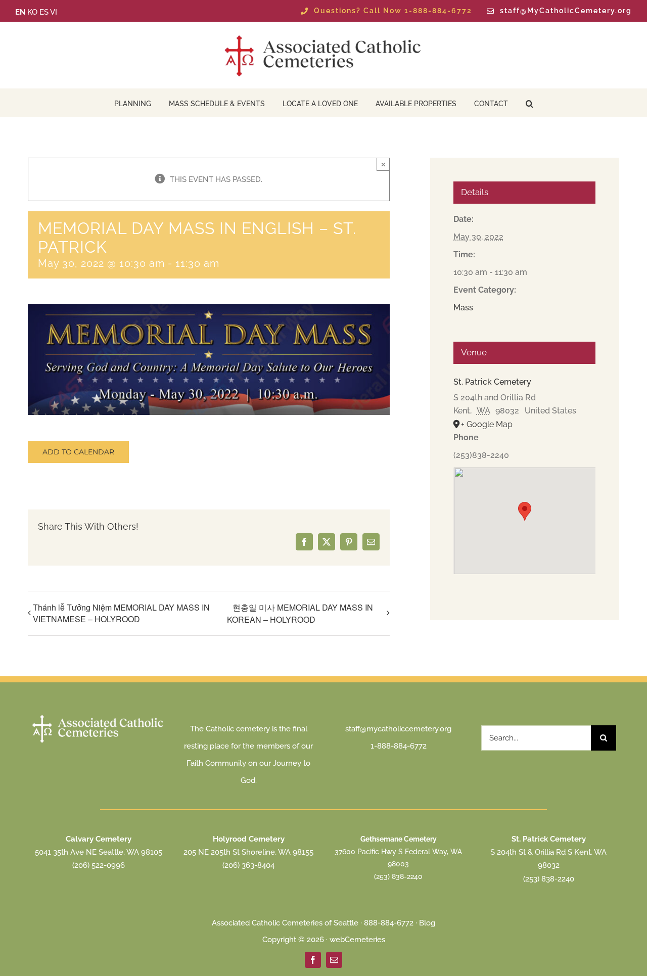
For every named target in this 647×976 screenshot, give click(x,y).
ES (44, 12)
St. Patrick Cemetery (492, 382)
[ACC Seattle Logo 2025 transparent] (323, 35)
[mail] (334, 960)
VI (53, 12)
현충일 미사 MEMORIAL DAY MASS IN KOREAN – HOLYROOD (300, 613)
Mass (463, 307)
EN (20, 12)
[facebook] (313, 960)
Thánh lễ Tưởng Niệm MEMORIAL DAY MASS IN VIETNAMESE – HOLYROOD (121, 613)
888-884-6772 (388, 922)
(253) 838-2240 (398, 876)
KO (32, 12)
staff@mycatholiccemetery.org (398, 728)
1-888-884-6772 (399, 746)
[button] (529, 102)
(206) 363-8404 (248, 865)
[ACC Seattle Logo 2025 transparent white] (98, 716)
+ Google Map (487, 424)
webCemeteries (357, 939)
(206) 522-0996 (98, 865)
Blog (427, 922)
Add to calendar (78, 452)
